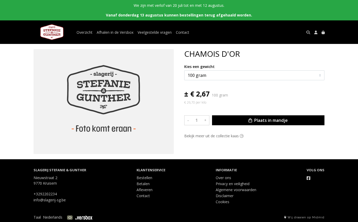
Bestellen (144, 177)
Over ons (223, 177)
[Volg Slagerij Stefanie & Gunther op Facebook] (308, 178)
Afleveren (145, 189)
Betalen (143, 183)
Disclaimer (225, 195)
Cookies (222, 201)
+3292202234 (45, 193)
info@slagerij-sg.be (50, 199)
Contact (182, 32)
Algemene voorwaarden (236, 189)
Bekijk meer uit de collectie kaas (212, 135)
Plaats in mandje (270, 120)
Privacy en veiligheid (232, 183)
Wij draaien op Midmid (305, 217)
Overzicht (85, 32)
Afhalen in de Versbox (115, 32)
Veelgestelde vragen (155, 32)
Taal (37, 217)
